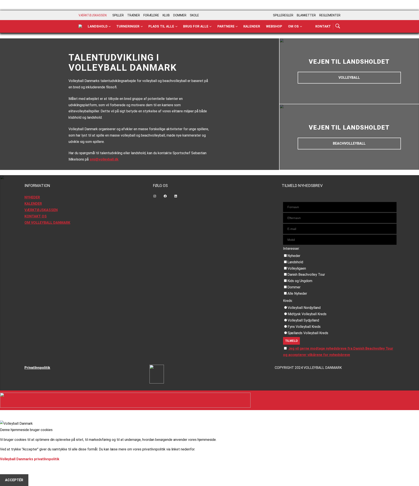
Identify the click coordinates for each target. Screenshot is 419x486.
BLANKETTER (306, 15)
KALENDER (33, 204)
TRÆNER (133, 15)
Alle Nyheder (297, 293)
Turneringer (127, 26)
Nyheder (293, 256)
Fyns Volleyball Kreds (304, 327)
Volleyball (349, 77)
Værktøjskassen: (93, 15)
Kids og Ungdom (299, 281)
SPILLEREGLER (283, 15)
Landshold (98, 26)
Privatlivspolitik (37, 368)
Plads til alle (161, 26)
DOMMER (179, 15)
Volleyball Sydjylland (303, 320)
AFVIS (10, 468)
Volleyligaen (296, 268)
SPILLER (118, 15)
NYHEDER (32, 197)
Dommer (294, 287)
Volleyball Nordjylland (304, 308)
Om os (293, 26)
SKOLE (194, 15)
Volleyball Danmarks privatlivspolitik (29, 459)
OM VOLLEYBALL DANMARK (47, 223)
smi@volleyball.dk (103, 159)
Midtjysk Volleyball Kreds (307, 314)
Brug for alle (195, 26)
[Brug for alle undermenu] (109, 26)
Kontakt (323, 26)
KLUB (166, 15)
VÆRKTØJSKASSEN (41, 210)
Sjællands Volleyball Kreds (308, 333)
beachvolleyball (349, 143)
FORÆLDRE (151, 15)
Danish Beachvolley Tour (306, 274)
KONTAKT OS (35, 216)
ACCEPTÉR (14, 480)
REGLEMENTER (329, 15)
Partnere (226, 26)
